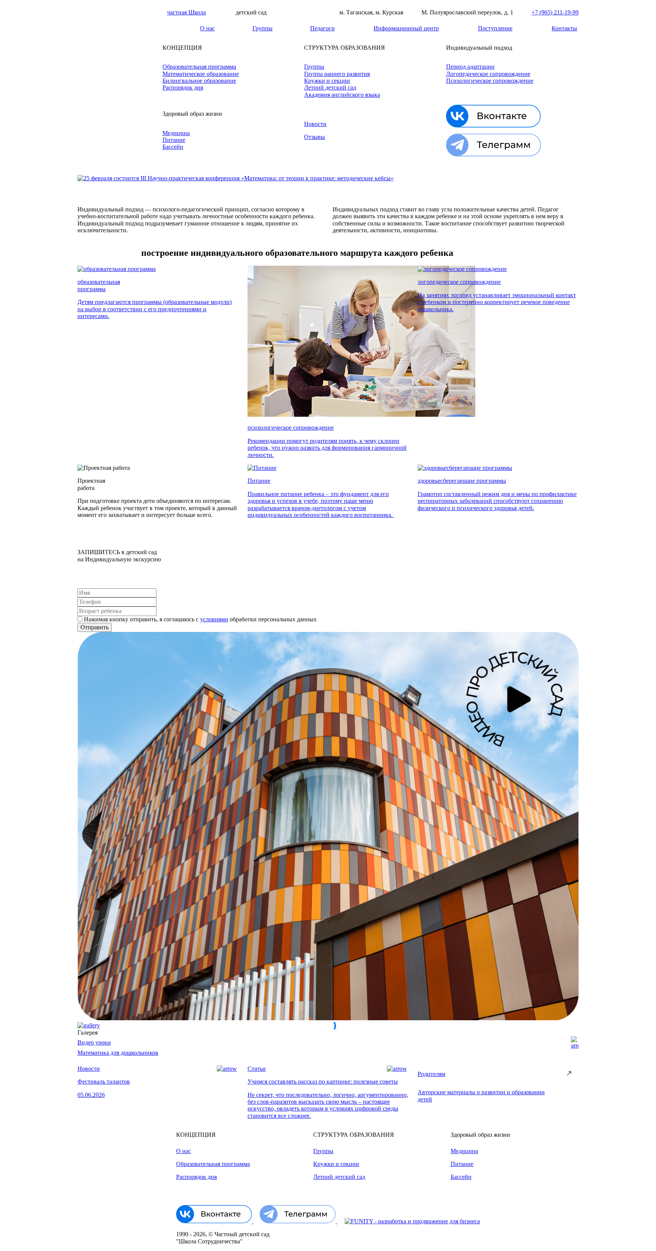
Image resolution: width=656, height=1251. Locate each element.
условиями (214, 619)
